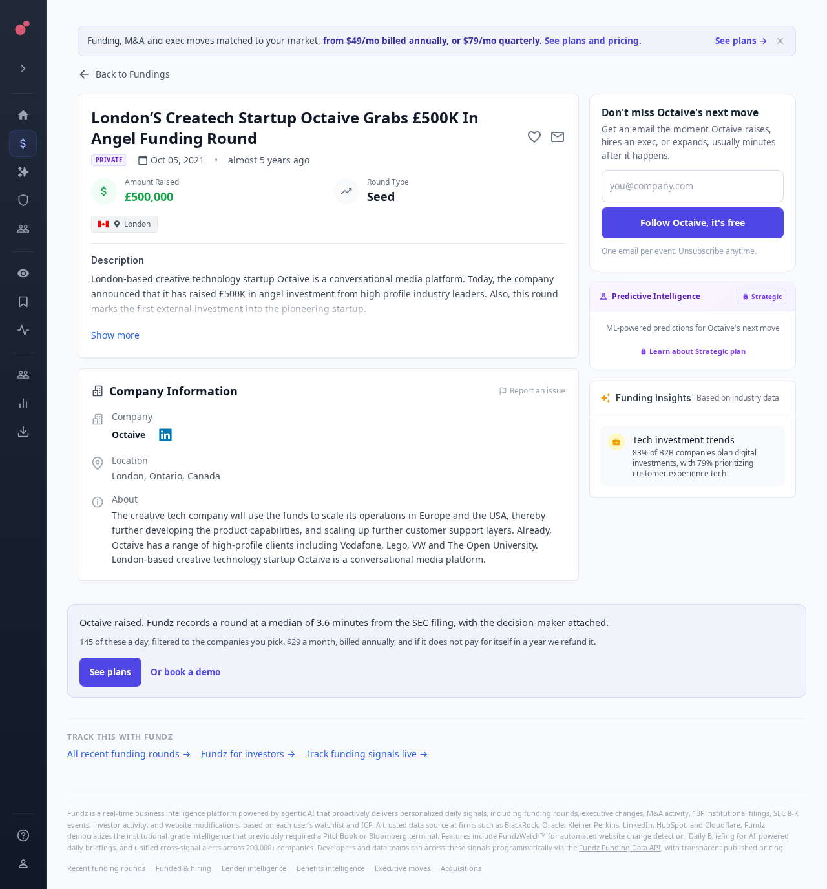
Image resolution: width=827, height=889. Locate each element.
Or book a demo (185, 672)
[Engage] (23, 374)
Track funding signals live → (367, 754)
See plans (110, 672)
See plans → (741, 41)
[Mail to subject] (557, 137)
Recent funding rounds (106, 868)
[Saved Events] (23, 301)
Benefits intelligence (330, 868)
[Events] (23, 143)
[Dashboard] (23, 115)
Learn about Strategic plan (697, 351)
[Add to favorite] (534, 137)
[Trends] (23, 403)
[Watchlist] (23, 273)
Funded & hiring (183, 868)
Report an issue (537, 391)
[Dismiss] (780, 41)
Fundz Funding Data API (620, 847)
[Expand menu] (23, 68)
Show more (115, 335)
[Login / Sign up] (23, 863)
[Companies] (23, 171)
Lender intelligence (254, 868)
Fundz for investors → (248, 754)
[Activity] (23, 330)
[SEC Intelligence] (23, 200)
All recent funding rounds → (129, 754)
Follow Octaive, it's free (692, 222)
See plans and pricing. (593, 41)
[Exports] (23, 431)
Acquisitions (461, 868)
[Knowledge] (23, 835)
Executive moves (402, 868)
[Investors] (23, 228)
